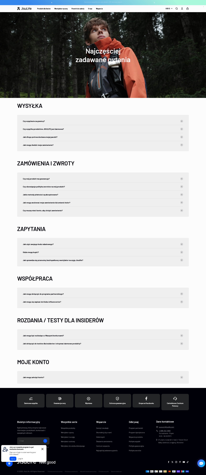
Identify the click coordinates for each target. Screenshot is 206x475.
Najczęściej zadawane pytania (106, 450)
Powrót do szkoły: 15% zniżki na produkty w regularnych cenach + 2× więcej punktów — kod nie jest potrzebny (103, 3)
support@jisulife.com (166, 427)
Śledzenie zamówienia (104, 441)
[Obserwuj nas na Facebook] (168, 462)
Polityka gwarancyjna (136, 446)
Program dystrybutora (137, 432)
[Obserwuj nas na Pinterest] (180, 462)
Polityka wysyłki (134, 441)
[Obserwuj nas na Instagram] (176, 462)
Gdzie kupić (100, 437)
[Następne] (154, 2)
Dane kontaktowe (116, 471)
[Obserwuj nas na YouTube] (184, 462)
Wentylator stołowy (68, 441)
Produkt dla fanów (44, 9)
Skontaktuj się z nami (104, 432)
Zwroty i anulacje (102, 428)
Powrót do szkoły (78, 9)
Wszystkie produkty (68, 428)
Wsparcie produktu (136, 437)
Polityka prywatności (71, 471)
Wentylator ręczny (61, 9)
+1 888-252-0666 (164, 431)
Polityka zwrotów (135, 450)
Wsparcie (99, 9)
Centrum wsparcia (103, 446)
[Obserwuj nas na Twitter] (172, 462)
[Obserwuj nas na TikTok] (187, 462)
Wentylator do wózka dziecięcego (73, 446)
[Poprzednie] (51, 2)
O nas (90, 9)
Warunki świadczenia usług (88, 471)
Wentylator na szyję (68, 437)
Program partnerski (136, 428)
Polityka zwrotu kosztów (55, 471)
